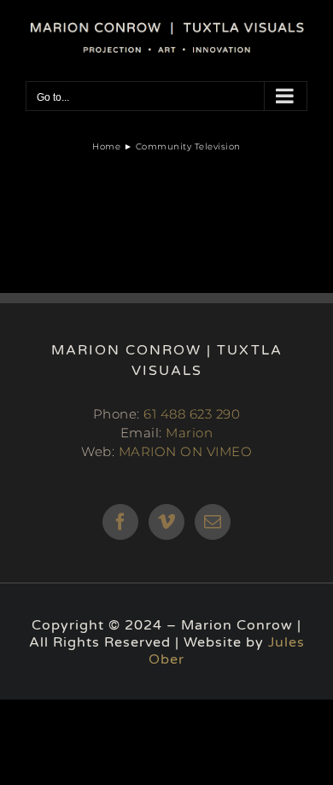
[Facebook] (120, 522)
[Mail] (213, 522)
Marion (189, 433)
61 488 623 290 (191, 414)
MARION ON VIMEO (186, 451)
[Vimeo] (167, 522)
